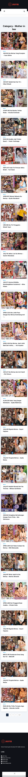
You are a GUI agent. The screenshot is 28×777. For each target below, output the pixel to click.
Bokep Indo (5, 759)
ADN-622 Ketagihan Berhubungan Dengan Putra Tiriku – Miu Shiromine (13, 517)
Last (19, 714)
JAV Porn (4, 756)
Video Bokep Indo (6, 763)
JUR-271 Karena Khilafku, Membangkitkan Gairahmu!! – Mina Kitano (14, 284)
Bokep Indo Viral (6, 757)
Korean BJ (4, 761)
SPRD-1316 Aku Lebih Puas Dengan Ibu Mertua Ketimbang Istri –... (14, 315)
